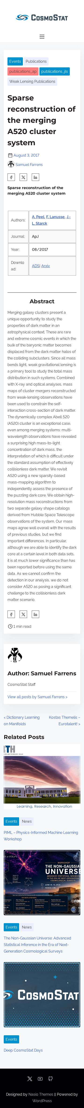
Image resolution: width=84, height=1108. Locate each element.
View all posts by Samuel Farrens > (37, 697)
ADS (35, 266)
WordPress (42, 1101)
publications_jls (54, 71)
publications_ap (23, 71)
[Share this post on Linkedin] (35, 177)
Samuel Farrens (29, 164)
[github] (50, 1080)
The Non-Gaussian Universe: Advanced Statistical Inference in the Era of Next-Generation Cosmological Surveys (37, 944)
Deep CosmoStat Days (23, 1050)
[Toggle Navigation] (42, 36)
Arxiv (45, 266)
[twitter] (23, 177)
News (27, 821)
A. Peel (38, 217)
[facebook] (11, 177)
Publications (36, 61)
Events (15, 61)
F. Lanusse (55, 217)
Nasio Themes (41, 1094)
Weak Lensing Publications (32, 81)
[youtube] (40, 1080)
